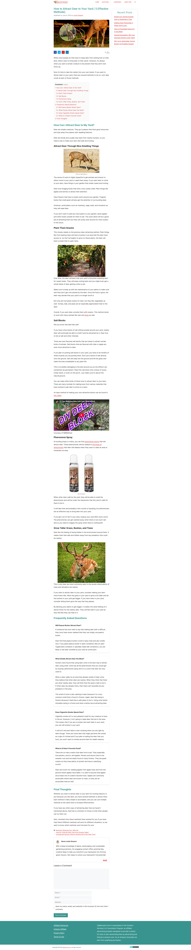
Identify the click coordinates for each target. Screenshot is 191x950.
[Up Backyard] (61, 2)
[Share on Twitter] (59, 52)
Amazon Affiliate (60, 929)
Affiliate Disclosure (61, 925)
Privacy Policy (59, 933)
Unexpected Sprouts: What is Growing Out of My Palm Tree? (76, 834)
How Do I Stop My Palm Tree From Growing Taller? (72, 832)
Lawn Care (127, 2)
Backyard (105, 2)
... (105, 858)
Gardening (117, 2)
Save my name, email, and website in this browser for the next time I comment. (82, 907)
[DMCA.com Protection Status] (134, 947)
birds (87, 315)
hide (65, 84)
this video (57, 395)
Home (97, 2)
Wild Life (75, 830)
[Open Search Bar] (135, 2)
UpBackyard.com (66, 947)
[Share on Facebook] (55, 52)
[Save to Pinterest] (63, 52)
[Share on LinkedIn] (67, 52)
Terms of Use (59, 937)
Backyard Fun (67, 830)
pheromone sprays (92, 442)
